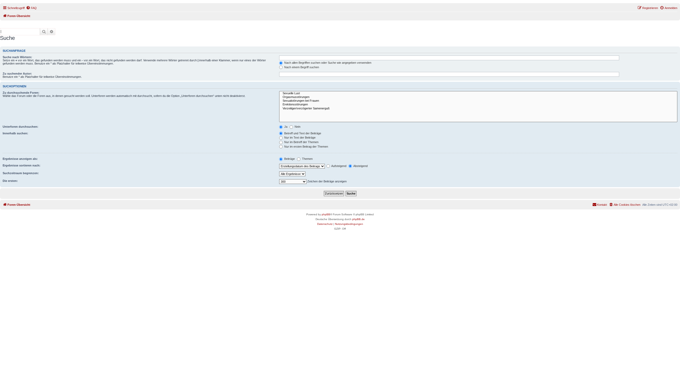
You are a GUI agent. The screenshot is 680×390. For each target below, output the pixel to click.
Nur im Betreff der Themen (300, 142)
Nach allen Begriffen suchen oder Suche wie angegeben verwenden (327, 62)
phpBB (326, 214)
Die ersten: (10, 180)
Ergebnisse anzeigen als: (20, 158)
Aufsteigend (338, 166)
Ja (285, 126)
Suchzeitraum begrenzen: (21, 173)
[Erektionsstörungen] (478, 104)
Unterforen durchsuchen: (20, 126)
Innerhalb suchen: (15, 133)
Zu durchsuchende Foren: (21, 92)
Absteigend (360, 166)
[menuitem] (31, 8)
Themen (307, 158)
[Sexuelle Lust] (478, 93)
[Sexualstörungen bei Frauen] (478, 101)
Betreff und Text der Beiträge (302, 133)
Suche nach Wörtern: (17, 57)
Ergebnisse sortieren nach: (21, 165)
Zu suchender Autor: (17, 73)
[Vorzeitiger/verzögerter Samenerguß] (478, 108)
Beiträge (289, 158)
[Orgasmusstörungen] (478, 97)
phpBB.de (358, 219)
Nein (297, 126)
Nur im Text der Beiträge (299, 137)
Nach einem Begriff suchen (301, 67)
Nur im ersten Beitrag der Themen (305, 146)
